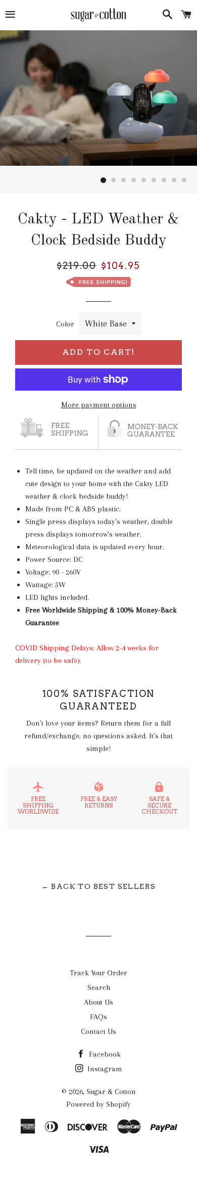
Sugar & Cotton (111, 1091)
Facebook (104, 1054)
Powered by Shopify (98, 1104)
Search (98, 987)
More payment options (98, 404)
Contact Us (98, 1031)
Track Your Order (98, 972)
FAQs (98, 1016)
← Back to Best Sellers (98, 886)
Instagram (103, 1068)
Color (65, 323)
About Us (98, 1002)
